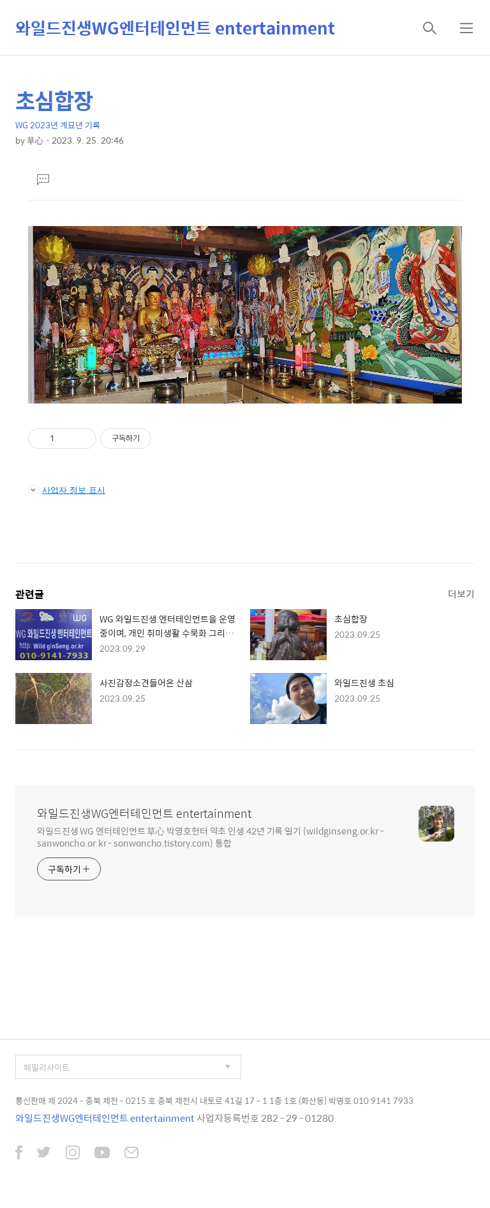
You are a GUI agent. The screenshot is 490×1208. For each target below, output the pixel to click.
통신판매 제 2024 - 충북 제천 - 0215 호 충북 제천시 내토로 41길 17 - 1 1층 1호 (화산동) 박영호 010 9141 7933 (214, 1100)
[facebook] (18, 1153)
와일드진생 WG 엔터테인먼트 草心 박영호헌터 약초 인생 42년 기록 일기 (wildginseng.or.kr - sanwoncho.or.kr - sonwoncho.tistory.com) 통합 (210, 836)
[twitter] (44, 1153)
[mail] (131, 1153)
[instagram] (73, 1153)
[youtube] (102, 1153)
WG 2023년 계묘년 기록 (57, 125)
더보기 (461, 593)
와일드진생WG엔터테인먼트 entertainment (175, 27)
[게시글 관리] (82, 438)
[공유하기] (66, 438)
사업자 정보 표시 (73, 490)
